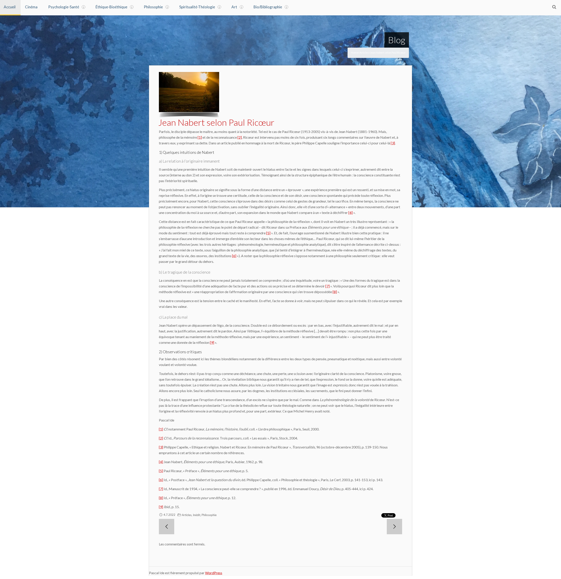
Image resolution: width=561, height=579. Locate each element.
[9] (212, 342)
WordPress (213, 573)
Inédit (196, 515)
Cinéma (31, 7)
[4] (350, 212)
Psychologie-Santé (63, 7)
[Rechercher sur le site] (554, 6)
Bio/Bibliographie (268, 7)
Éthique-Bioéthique (111, 7)
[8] (335, 292)
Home (354, 52)
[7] (327, 286)
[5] (268, 233)
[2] (240, 137)
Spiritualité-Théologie (197, 7)
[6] (234, 256)
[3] (393, 143)
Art (234, 7)
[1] (200, 137)
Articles (364, 52)
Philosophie (153, 7)
